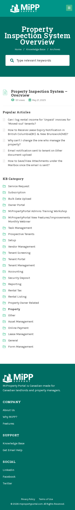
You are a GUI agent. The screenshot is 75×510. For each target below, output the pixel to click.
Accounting (15, 271)
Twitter (7, 483)
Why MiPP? (10, 417)
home (18, 49)
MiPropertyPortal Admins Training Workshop (37, 211)
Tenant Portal (16, 259)
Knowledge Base (35, 49)
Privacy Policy (28, 499)
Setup (12, 240)
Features (8, 423)
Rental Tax (14, 290)
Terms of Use (46, 499)
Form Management (20, 346)
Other (11, 315)
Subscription (16, 192)
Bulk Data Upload (19, 198)
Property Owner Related (23, 302)
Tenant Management (21, 265)
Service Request (18, 186)
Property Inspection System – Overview (39, 93)
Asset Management (20, 321)
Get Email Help (12, 450)
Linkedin (8, 470)
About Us (9, 410)
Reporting (14, 284)
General (13, 340)
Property (14, 309)
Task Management (20, 228)
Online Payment (18, 328)
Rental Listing (17, 296)
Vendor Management (21, 246)
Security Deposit (19, 278)
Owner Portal (16, 205)
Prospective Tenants (21, 234)
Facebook (9, 476)
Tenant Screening (19, 252)
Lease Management (20, 334)
